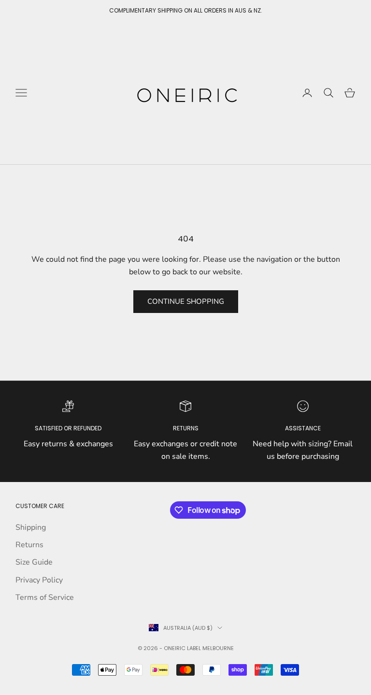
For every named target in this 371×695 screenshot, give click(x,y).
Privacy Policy (39, 580)
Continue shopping (185, 301)
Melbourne (218, 648)
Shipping (30, 527)
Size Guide (34, 562)
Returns (29, 544)
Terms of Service (44, 597)
